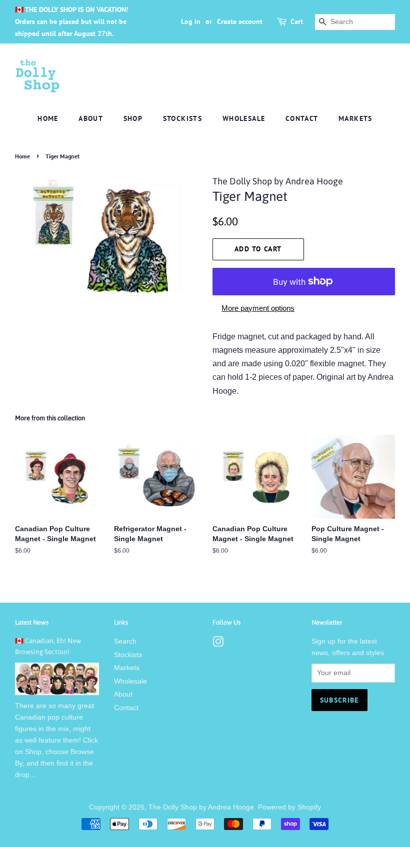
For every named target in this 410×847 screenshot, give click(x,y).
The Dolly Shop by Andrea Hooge (201, 807)
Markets (355, 118)
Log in (190, 21)
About (90, 118)
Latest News (31, 622)
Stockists (182, 118)
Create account (239, 21)
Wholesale (244, 118)
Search (125, 641)
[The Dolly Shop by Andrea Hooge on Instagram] (218, 644)
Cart (296, 21)
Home (48, 118)
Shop (133, 118)
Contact (302, 118)
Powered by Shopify (289, 807)
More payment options (258, 308)
